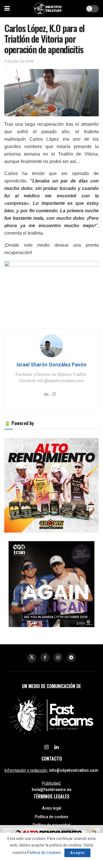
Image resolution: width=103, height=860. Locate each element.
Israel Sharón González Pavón (51, 365)
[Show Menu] (7, 8)
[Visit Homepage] (48, 8)
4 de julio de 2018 (18, 61)
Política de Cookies (44, 853)
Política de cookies (51, 817)
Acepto (77, 852)
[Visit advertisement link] (51, 485)
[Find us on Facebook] (44, 657)
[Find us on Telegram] (71, 657)
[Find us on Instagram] (58, 657)
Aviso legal (51, 808)
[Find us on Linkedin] (56, 747)
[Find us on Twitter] (31, 658)
